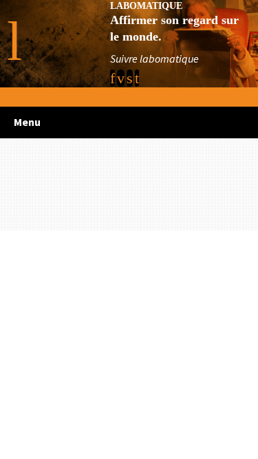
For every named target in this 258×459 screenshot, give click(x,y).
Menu (27, 122)
